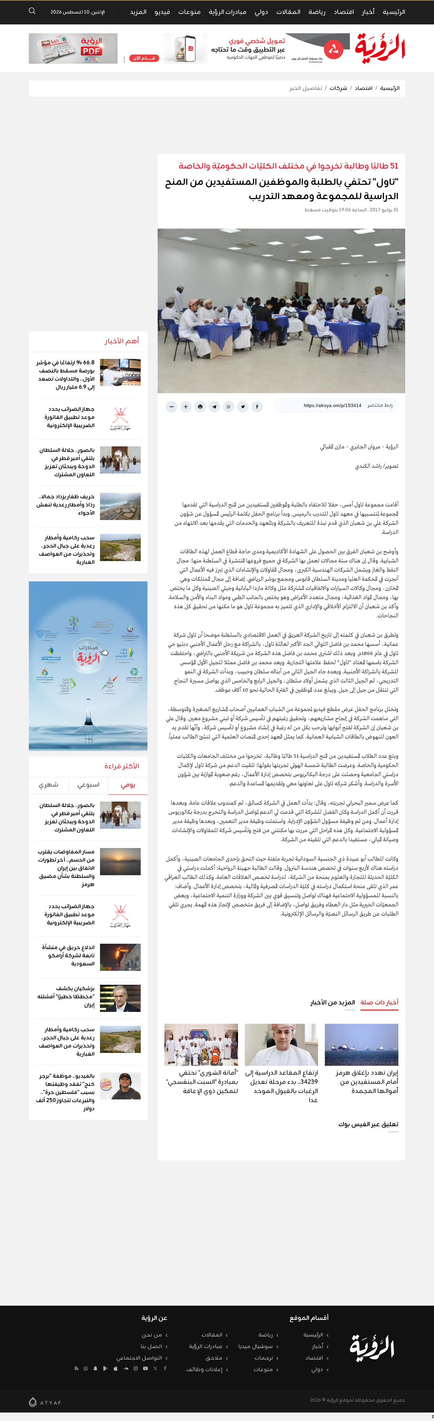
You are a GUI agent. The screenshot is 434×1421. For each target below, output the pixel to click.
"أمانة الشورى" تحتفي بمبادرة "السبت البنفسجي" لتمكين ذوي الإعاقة (202, 1082)
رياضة (317, 12)
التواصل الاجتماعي (139, 1358)
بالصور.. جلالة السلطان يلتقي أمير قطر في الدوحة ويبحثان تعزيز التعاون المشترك (67, 462)
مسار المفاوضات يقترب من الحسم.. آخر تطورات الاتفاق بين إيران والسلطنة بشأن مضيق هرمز (66, 868)
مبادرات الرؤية (227, 12)
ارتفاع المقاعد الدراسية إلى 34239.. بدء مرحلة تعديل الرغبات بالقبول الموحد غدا (281, 1087)
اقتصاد (344, 12)
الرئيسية (394, 12)
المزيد (138, 12)
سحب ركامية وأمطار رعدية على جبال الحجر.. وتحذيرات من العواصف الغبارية (67, 550)
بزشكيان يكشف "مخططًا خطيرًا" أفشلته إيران (66, 997)
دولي (261, 12)
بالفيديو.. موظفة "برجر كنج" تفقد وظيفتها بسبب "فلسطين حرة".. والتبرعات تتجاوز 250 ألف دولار (65, 1092)
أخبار (368, 12)
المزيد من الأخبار (333, 1003)
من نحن (152, 1335)
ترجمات (263, 1358)
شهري (48, 785)
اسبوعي (88, 785)
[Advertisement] (217, 125)
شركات (338, 88)
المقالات (288, 12)
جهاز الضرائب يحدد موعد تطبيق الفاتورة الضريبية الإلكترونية (69, 417)
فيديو (162, 12)
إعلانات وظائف (204, 1370)
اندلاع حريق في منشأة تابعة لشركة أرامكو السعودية (68, 955)
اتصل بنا (151, 1347)
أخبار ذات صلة (379, 1003)
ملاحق (213, 1358)
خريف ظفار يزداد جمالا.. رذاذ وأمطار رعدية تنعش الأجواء (65, 505)
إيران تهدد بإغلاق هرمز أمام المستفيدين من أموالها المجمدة (367, 1082)
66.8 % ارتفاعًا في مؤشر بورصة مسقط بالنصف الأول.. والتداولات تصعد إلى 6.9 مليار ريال (66, 375)
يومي (128, 785)
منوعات (189, 12)
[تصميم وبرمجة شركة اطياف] (45, 1402)
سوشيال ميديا (255, 1347)
